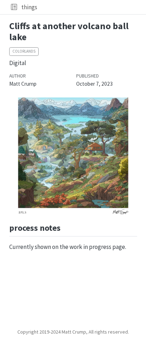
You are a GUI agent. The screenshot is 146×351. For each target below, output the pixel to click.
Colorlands (23, 51)
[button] (14, 7)
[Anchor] (66, 227)
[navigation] (90, 7)
